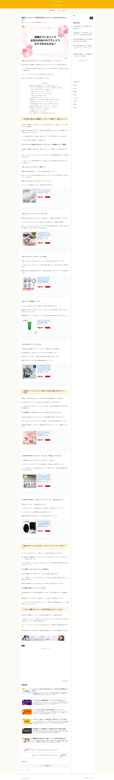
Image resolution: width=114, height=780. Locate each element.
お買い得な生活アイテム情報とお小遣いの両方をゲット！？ (83, 27)
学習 (75, 104)
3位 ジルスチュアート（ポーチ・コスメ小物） (42, 93)
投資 (75, 107)
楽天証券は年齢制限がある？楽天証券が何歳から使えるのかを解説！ (83, 40)
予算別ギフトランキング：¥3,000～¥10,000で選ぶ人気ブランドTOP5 (44, 99)
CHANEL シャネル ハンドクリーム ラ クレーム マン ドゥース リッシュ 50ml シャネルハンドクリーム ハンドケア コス (44, 190)
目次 (43, 83)
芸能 (75, 101)
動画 (75, 91)
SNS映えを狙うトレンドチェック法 (38, 111)
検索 (74, 15)
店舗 (75, 85)
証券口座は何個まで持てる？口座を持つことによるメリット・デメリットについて (83, 47)
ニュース (76, 98)
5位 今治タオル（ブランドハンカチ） (40, 97)
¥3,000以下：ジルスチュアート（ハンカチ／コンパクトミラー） (44, 101)
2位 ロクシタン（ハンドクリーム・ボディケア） (42, 91)
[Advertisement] (45, 664)
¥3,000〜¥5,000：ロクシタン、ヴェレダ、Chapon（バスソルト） (45, 103)
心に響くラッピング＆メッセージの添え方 (40, 109)
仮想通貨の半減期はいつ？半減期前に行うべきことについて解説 (83, 55)
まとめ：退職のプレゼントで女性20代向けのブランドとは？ (42, 112)
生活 (23, 645)
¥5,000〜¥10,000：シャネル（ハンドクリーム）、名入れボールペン (45, 105)
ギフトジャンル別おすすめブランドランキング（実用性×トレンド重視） (46, 87)
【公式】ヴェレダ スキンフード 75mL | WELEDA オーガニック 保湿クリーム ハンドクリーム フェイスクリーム (43, 321)
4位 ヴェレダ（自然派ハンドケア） (39, 95)
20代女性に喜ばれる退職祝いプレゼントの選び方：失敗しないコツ (44, 85)
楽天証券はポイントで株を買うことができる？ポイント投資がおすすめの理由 (83, 33)
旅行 (75, 88)
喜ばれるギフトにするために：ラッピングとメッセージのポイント (44, 107)
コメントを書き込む (45, 765)
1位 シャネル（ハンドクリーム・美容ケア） (41, 89)
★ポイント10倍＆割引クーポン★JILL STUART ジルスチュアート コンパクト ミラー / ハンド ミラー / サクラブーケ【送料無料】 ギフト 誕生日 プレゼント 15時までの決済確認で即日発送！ (43, 279)
